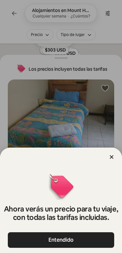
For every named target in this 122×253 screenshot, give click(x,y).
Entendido (61, 239)
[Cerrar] (111, 157)
